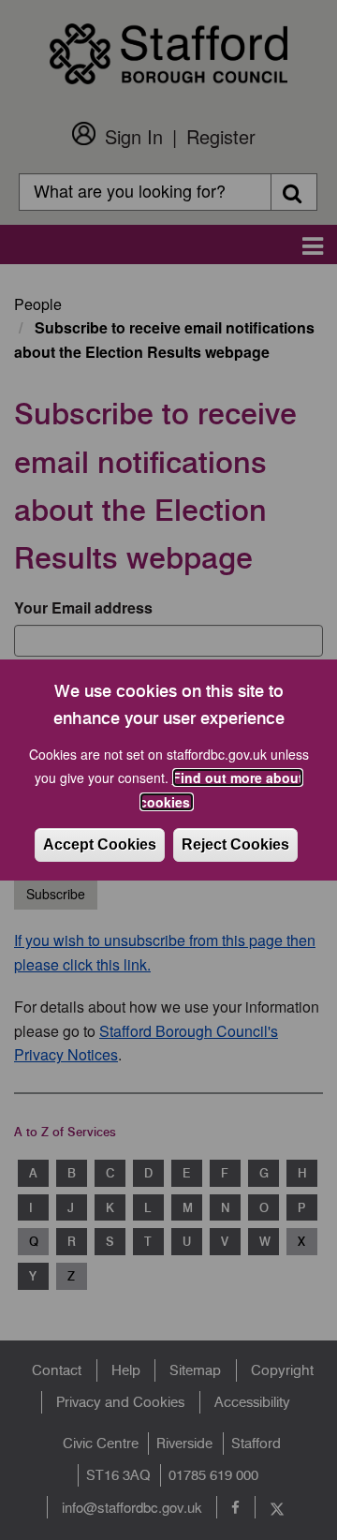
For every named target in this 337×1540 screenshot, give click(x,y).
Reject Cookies (235, 844)
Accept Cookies (99, 844)
